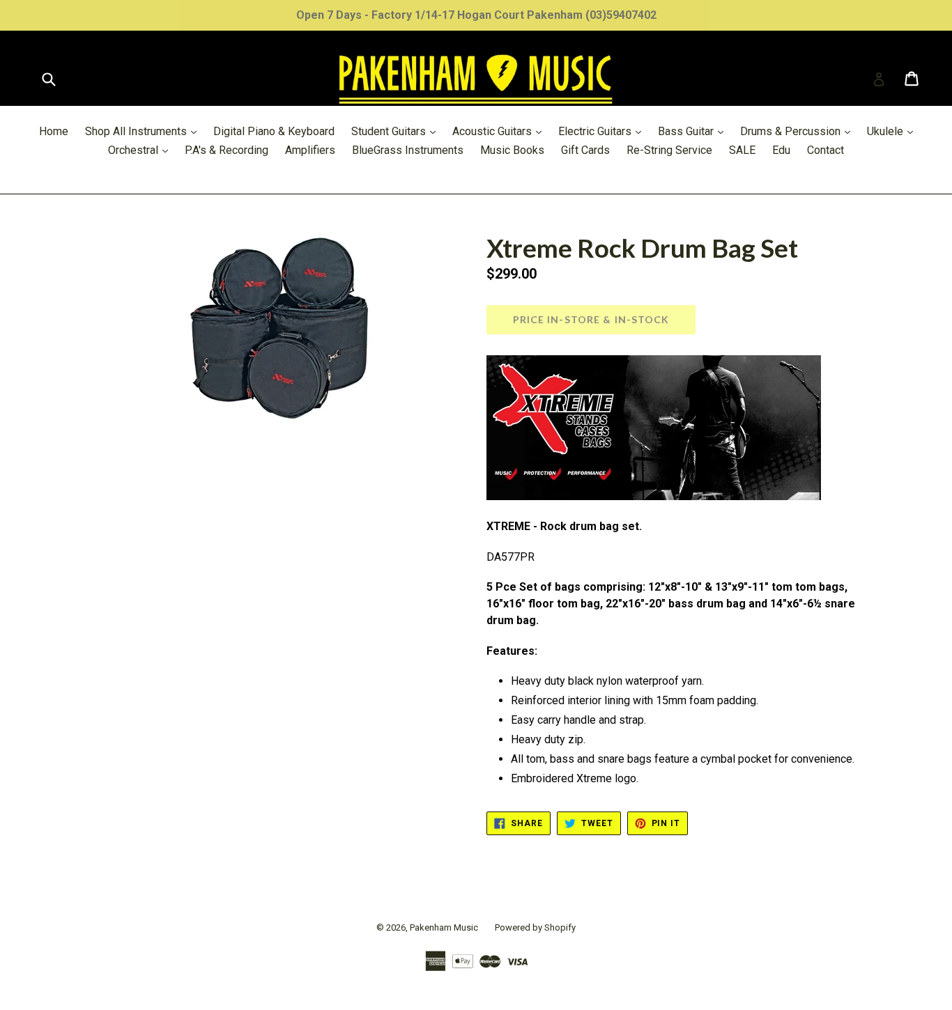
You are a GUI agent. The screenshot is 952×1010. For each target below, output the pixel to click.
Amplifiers (310, 150)
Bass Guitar (694, 131)
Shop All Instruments (144, 131)
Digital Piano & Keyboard (274, 131)
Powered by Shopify (535, 927)
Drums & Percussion (798, 131)
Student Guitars (397, 131)
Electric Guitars (603, 131)
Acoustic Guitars (500, 131)
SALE (742, 150)
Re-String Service (669, 150)
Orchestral (141, 150)
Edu (781, 150)
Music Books (512, 150)
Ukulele (893, 131)
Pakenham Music (444, 927)
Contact (825, 150)
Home (53, 131)
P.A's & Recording (226, 150)
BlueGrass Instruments (407, 150)
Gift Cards (585, 150)
